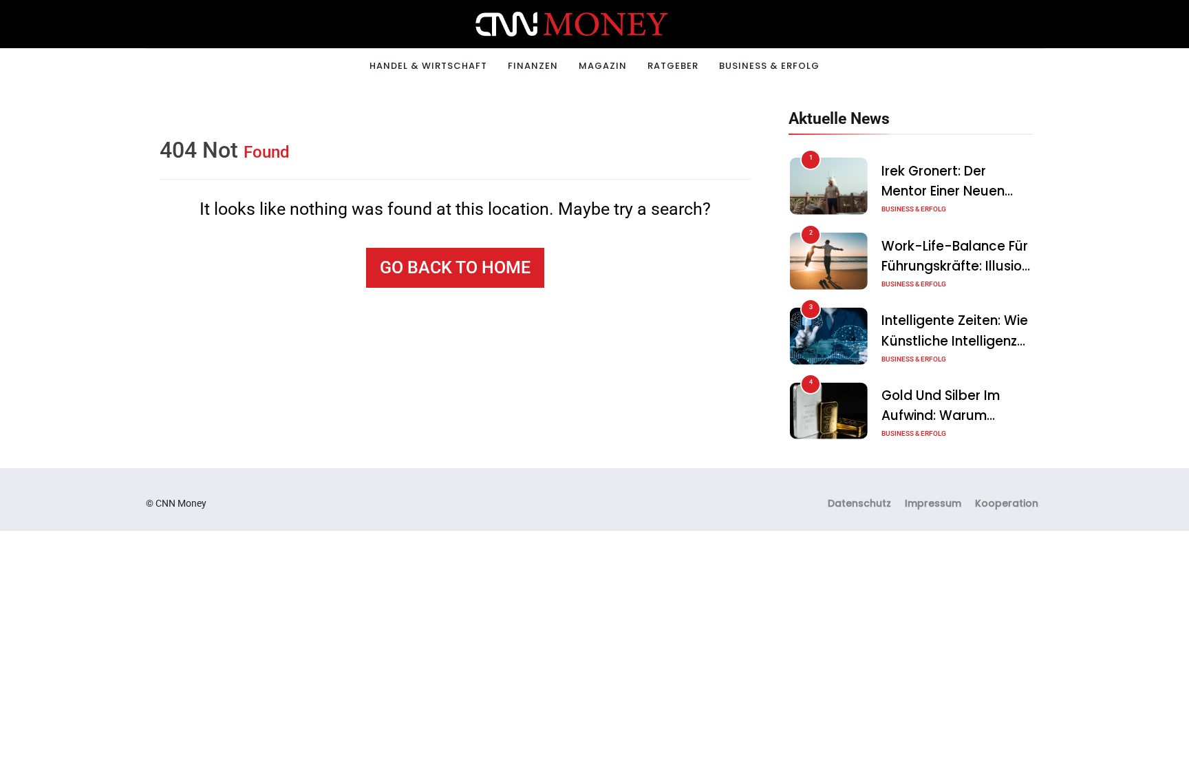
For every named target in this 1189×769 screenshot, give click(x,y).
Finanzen (533, 65)
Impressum (933, 503)
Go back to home (455, 267)
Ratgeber (672, 65)
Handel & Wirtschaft (428, 65)
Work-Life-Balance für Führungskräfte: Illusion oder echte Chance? (955, 266)
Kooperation (1006, 503)
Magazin (603, 65)
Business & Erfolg (769, 65)
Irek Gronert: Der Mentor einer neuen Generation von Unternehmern (943, 201)
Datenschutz (859, 503)
